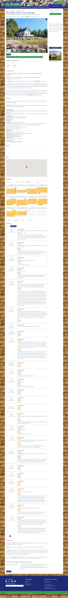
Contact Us (27, 582)
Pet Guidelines (37, 81)
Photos (8, 56)
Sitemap (28, 592)
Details (17, 56)
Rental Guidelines (14, 556)
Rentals (29, 7)
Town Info (40, 56)
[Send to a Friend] (52, 31)
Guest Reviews (27, 581)
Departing (57, 9)
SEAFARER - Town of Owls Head (54, 61)
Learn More (9, 571)
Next (37, 181)
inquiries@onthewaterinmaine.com (50, 588)
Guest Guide (34, 7)
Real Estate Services (41, 7)
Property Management (28, 584)
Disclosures (36, 56)
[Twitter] (55, 31)
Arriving (51, 9)
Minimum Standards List (18, 141)
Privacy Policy (24, 592)
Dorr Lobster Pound (29, 94)
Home (7, 10)
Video (21, 56)
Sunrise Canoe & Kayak (12, 102)
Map (23, 56)
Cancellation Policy (24, 7)
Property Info (13, 56)
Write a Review (13, 226)
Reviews (31, 56)
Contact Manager (55, 47)
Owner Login (27, 585)
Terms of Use (20, 592)
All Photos (8, 54)
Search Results (12, 10)
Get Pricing (55, 13)
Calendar (27, 56)
